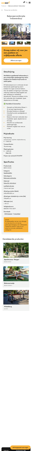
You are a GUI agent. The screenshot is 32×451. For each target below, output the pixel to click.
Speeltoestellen (8, 173)
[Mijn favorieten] (24, 2)
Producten (3, 6)
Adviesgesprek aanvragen (20, 447)
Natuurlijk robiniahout (10, 183)
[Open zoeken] (27, 2)
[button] (30, 2)
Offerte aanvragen (16, 60)
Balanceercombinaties (10, 178)
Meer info (8, 153)
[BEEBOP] (5, 2)
